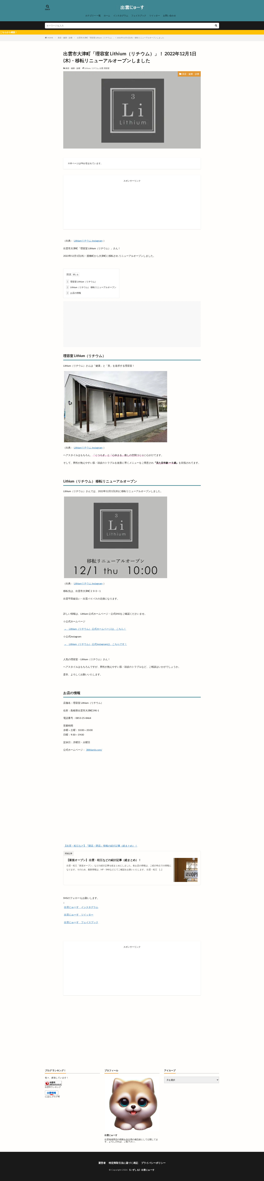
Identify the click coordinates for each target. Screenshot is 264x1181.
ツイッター (154, 15)
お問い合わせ (169, 15)
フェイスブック (138, 15)
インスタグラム (120, 15)
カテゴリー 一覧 (93, 15)
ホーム (107, 15)
